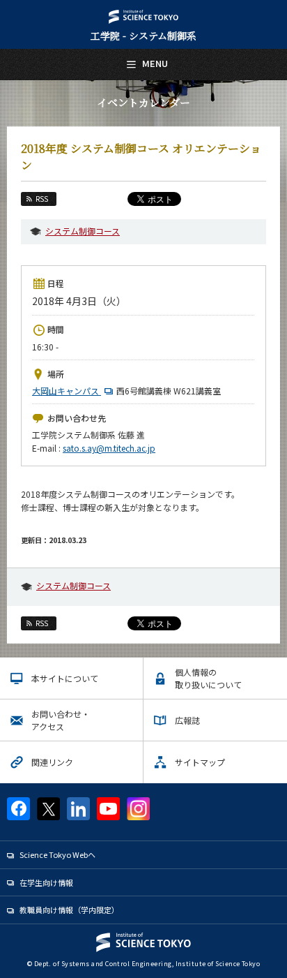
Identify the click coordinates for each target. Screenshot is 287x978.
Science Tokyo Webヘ (57, 854)
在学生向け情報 (46, 882)
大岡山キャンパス (66, 391)
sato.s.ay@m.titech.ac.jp (109, 448)
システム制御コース (82, 231)
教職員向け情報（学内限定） (69, 909)
